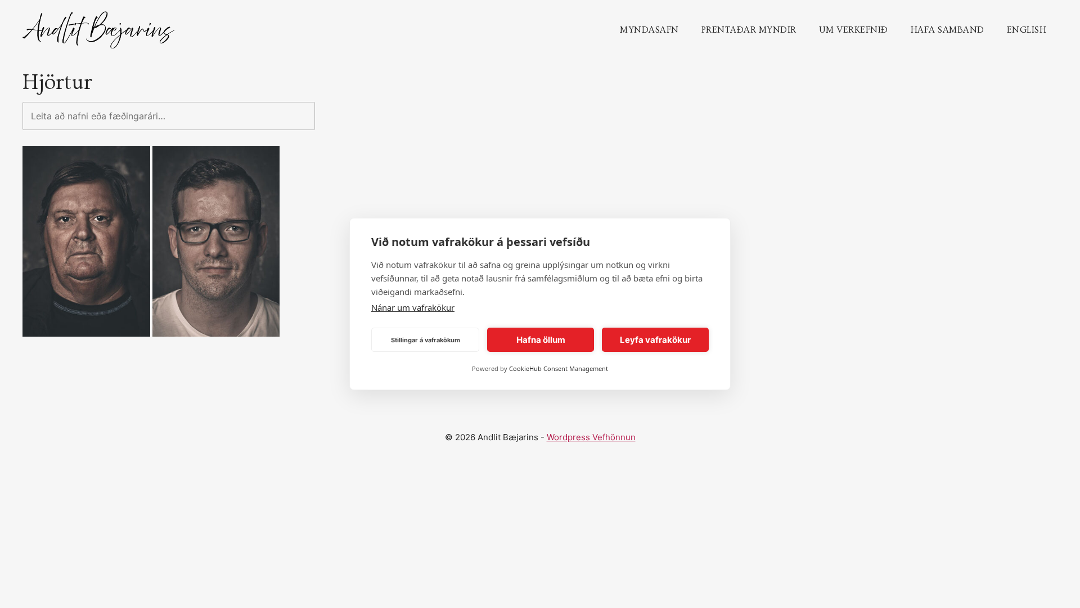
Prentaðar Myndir (748, 30)
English (1027, 30)
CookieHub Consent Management (558, 368)
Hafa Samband (947, 30)
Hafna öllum (540, 339)
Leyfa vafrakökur (655, 339)
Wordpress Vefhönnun (591, 437)
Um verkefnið (853, 30)
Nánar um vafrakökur (412, 307)
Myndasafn (649, 30)
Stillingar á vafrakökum (425, 340)
